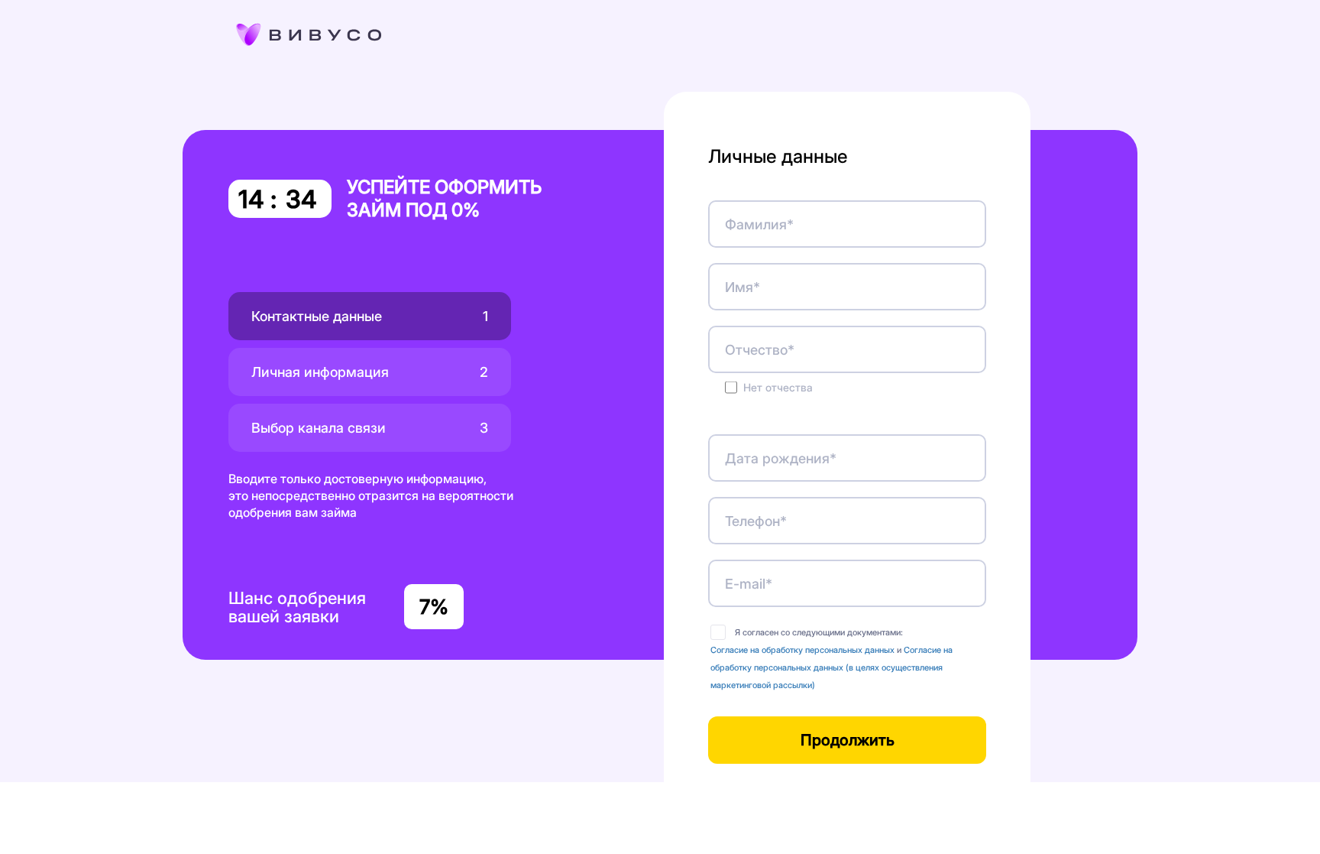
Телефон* (756, 521)
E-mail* (748, 584)
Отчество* (759, 350)
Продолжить (848, 740)
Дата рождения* (780, 458)
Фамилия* (759, 224)
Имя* (742, 287)
